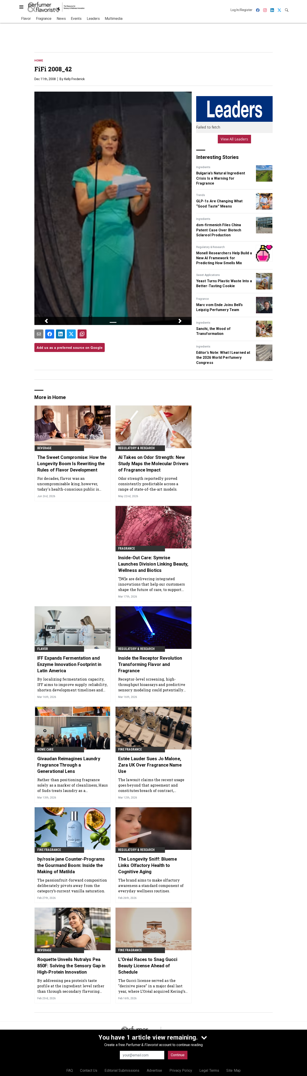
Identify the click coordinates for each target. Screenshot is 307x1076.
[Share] (49, 333)
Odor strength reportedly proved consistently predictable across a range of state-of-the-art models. (148, 484)
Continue (178, 1055)
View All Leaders (234, 139)
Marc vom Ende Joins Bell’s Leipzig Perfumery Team (219, 307)
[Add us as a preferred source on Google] (82, 333)
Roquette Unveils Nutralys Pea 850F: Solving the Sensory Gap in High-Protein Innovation (71, 966)
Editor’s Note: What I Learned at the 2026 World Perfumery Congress (223, 357)
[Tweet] (71, 333)
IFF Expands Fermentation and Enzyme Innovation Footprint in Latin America (69, 664)
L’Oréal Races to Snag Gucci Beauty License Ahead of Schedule (147, 966)
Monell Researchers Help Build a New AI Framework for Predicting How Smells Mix (224, 258)
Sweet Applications (208, 275)
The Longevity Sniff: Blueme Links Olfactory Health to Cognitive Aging (147, 865)
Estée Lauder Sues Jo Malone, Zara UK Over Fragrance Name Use (150, 765)
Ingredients (203, 167)
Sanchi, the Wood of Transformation (213, 331)
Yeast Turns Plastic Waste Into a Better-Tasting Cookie (224, 283)
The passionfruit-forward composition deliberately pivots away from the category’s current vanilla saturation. (72, 885)
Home (38, 60)
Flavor (42, 649)
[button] (46, 321)
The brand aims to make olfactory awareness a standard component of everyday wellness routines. (151, 885)
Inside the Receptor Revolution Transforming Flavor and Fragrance (150, 664)
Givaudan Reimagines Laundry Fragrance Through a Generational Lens (68, 765)
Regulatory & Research (210, 247)
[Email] (38, 333)
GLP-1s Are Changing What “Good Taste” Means (219, 203)
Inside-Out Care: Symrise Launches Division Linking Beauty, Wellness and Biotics (153, 564)
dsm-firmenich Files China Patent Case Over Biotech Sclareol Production (218, 230)
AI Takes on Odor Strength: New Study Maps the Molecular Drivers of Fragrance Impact (153, 464)
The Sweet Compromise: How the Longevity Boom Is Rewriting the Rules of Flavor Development (72, 464)
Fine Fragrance (130, 749)
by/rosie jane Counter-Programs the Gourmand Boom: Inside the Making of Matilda (71, 865)
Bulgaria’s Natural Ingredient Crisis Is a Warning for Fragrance (220, 178)
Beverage (44, 448)
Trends (200, 195)
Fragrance (202, 298)
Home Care (45, 749)
